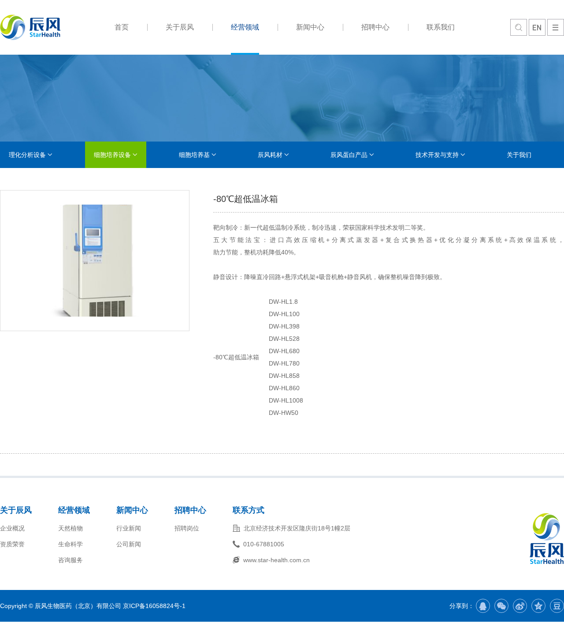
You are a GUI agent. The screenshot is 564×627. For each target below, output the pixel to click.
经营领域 (245, 27)
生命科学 (70, 544)
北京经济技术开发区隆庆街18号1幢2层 (297, 528)
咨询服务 (70, 560)
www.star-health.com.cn (276, 560)
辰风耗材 (270, 154)
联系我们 (441, 27)
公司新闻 (128, 544)
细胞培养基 (194, 154)
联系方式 (248, 510)
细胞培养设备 (112, 154)
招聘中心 (375, 27)
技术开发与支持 (437, 154)
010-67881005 (263, 544)
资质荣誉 (12, 544)
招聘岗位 (186, 528)
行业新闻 (128, 528)
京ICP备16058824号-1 (154, 605)
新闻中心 (310, 27)
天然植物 (70, 528)
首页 (122, 27)
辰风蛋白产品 (348, 154)
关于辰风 (180, 27)
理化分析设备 (27, 154)
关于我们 (519, 154)
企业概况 (12, 528)
